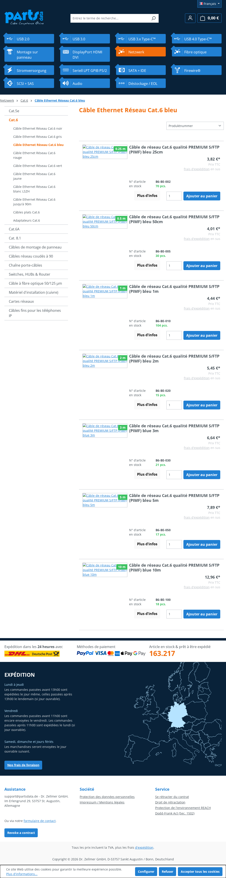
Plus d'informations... (22, 874)
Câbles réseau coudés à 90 (31, 256)
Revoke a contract (21, 833)
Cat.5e (14, 110)
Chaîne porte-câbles (25, 265)
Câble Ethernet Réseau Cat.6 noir (37, 128)
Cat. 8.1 (15, 238)
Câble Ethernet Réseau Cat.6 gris (37, 137)
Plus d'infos (147, 195)
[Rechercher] (153, 18)
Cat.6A (14, 229)
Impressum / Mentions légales (102, 802)
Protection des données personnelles (107, 797)
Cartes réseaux (21, 301)
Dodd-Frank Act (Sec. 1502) (174, 813)
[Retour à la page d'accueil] (24, 17)
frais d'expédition (197, 169)
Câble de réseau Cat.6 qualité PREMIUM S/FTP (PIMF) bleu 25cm (174, 149)
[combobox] (109, 18)
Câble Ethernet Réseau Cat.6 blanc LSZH (34, 189)
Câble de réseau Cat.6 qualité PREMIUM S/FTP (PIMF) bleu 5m (174, 498)
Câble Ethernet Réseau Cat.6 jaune (34, 176)
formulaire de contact (40, 821)
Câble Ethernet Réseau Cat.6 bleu (38, 145)
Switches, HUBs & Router (29, 274)
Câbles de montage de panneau (35, 247)
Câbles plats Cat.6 (26, 212)
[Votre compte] (190, 18)
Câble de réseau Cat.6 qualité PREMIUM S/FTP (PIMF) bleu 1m (174, 289)
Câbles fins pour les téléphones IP (35, 313)
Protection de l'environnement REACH (183, 808)
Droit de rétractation (170, 802)
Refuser (167, 871)
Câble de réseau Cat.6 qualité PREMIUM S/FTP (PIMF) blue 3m (174, 428)
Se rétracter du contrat (172, 797)
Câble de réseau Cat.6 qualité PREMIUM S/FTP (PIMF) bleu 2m (174, 358)
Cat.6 (13, 120)
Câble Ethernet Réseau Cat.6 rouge (34, 155)
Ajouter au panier (201, 196)
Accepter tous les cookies (200, 871)
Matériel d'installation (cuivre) (33, 292)
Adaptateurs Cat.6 (26, 220)
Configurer (146, 871)
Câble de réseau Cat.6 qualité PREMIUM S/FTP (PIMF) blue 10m (174, 567)
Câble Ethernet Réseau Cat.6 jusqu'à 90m (34, 201)
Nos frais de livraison (23, 765)
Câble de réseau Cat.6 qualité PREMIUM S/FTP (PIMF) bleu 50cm (174, 219)
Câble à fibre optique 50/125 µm (35, 283)
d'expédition (144, 847)
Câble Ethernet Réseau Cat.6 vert (37, 166)
